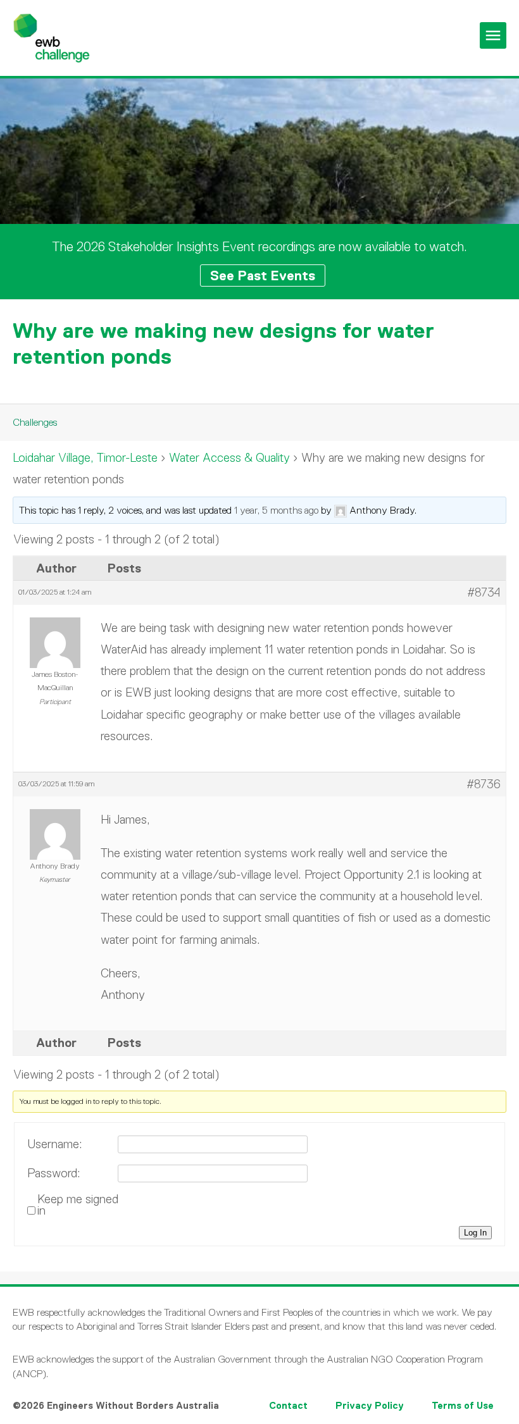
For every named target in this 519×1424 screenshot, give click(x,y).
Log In (475, 1232)
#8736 (483, 784)
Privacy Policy (369, 1405)
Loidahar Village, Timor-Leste (85, 457)
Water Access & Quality (229, 457)
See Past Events (262, 275)
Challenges (35, 422)
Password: (53, 1173)
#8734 (484, 592)
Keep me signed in (77, 1205)
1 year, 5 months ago (276, 510)
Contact (288, 1405)
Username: (54, 1144)
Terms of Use (463, 1405)
